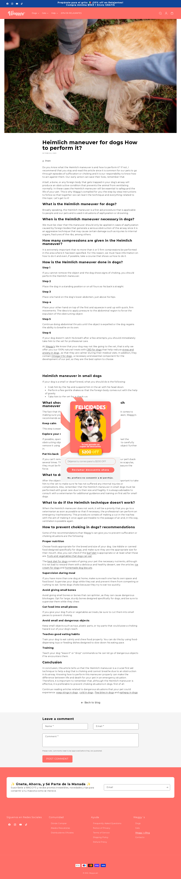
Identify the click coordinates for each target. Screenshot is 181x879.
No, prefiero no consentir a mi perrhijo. (90, 478)
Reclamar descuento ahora (90, 470)
